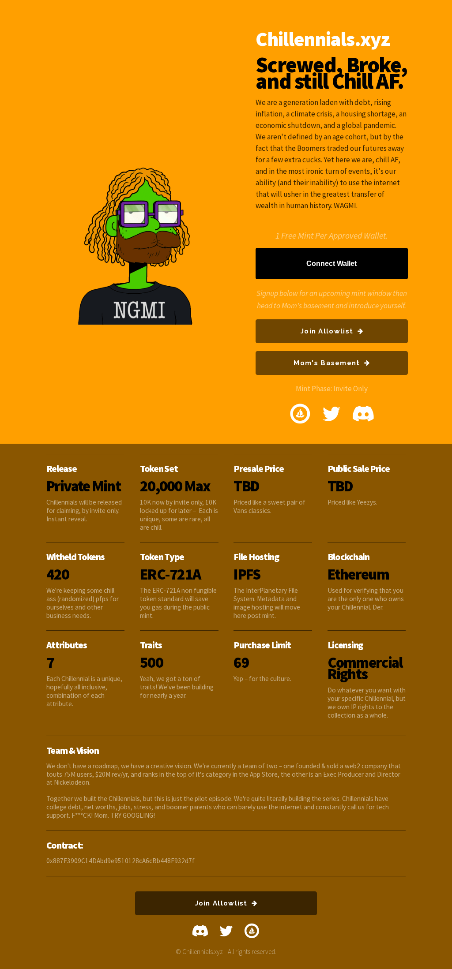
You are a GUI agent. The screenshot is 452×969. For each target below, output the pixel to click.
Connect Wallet (331, 263)
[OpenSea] (300, 414)
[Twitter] (331, 414)
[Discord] (363, 414)
